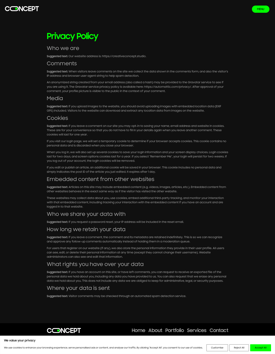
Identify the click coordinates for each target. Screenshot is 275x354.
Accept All (260, 347)
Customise (217, 347)
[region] (137, 345)
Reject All (239, 347)
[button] (260, 9)
